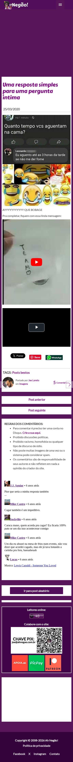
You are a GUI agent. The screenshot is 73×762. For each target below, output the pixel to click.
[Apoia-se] (20, 662)
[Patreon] (53, 662)
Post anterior (37, 399)
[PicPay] (37, 662)
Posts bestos (21, 372)
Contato (54, 753)
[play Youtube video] (36, 262)
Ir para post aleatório (36, 590)
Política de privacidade (36, 745)
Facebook (19, 753)
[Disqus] (36, 523)
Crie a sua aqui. (32, 432)
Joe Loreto (33, 380)
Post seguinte (37, 410)
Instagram (40, 753)
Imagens (23, 383)
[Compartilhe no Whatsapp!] (54, 357)
